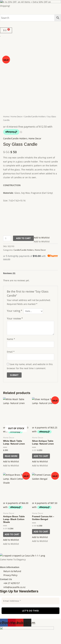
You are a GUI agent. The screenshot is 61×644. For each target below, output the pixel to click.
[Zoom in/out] (3, 638)
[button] (30, 24)
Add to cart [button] (41, 456)
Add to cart (23, 238)
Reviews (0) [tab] (9, 273)
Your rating (14, 311)
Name (11, 339)
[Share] (17, 638)
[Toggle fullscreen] (10, 638)
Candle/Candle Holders (35, 116)
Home (6, 116)
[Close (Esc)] (24, 638)
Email (11, 351)
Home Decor (16, 116)
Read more (11, 456)
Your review (15, 318)
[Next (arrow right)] (10, 642)
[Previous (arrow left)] (3, 642)
